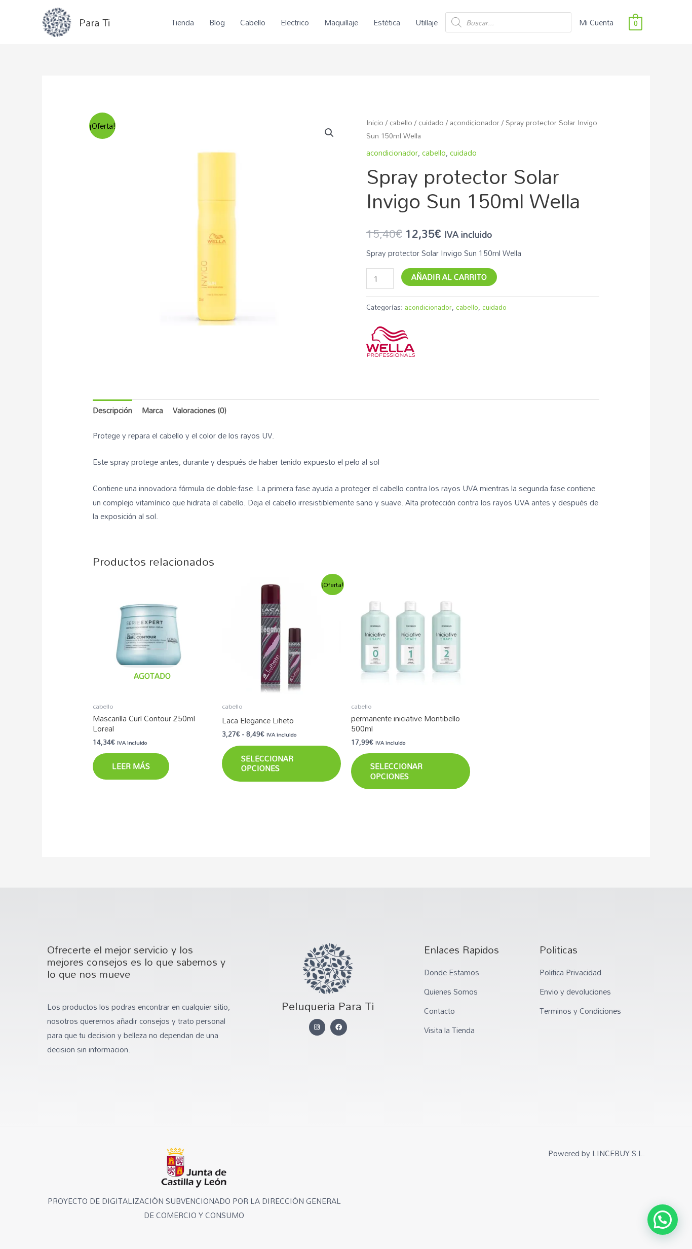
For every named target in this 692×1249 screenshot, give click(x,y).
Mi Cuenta (596, 22)
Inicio (374, 122)
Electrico (295, 22)
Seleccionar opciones (267, 763)
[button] (329, 133)
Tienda (182, 22)
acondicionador (474, 122)
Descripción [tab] (112, 410)
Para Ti (94, 22)
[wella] (390, 341)
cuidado (431, 122)
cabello (401, 122)
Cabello (252, 22)
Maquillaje (341, 22)
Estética (386, 22)
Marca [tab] (152, 410)
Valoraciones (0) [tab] (199, 410)
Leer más (131, 766)
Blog (217, 22)
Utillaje (426, 22)
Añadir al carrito (449, 276)
